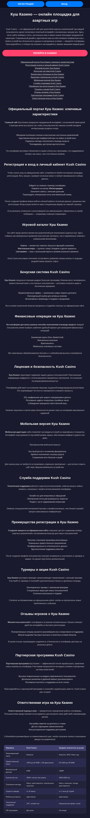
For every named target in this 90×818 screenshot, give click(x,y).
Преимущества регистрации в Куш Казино (47, 86)
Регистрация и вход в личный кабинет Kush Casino (47, 65)
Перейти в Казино (45, 53)
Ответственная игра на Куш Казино (47, 98)
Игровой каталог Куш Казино (47, 68)
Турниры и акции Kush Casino (47, 89)
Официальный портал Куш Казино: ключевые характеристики (47, 62)
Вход (64, 4)
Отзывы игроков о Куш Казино (47, 92)
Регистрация (26, 4)
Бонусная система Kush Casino (47, 71)
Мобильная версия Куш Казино (47, 80)
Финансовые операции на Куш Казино (47, 74)
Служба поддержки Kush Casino (47, 83)
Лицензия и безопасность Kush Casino (47, 77)
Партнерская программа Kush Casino (47, 95)
